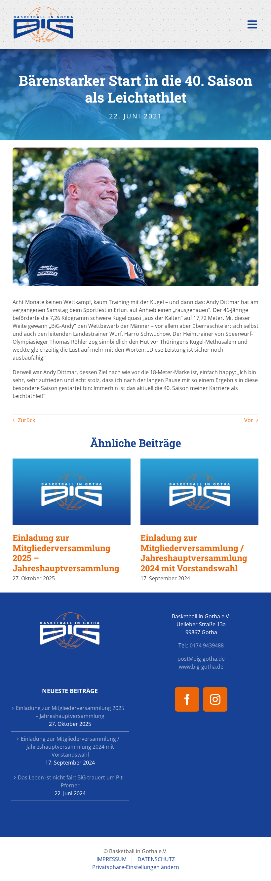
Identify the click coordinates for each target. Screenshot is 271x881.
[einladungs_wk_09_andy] (136, 150)
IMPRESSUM (112, 859)
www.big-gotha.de (201, 666)
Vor (248, 420)
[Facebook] (187, 699)
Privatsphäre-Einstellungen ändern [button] (135, 867)
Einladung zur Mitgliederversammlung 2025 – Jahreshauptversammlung (71, 491)
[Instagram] (215, 699)
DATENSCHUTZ (156, 859)
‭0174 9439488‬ (207, 645)
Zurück (26, 420)
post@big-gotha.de (201, 658)
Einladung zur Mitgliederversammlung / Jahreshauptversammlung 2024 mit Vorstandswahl (199, 491)
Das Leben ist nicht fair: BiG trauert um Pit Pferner (70, 781)
